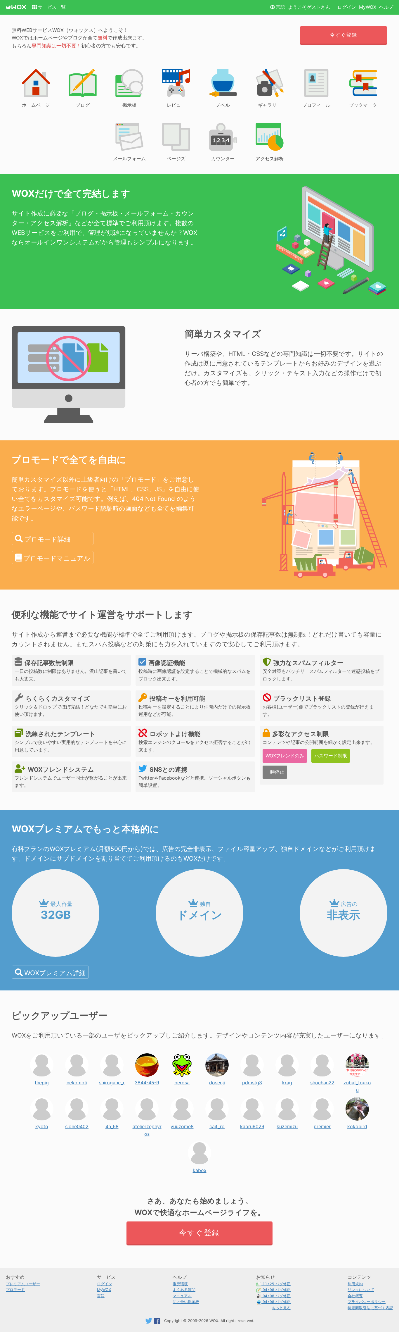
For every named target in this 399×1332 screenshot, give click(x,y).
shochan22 (322, 1081)
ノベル (223, 105)
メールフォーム (129, 158)
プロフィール (316, 105)
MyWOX (367, 7)
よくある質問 (184, 1290)
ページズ (176, 158)
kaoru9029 (252, 1125)
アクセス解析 (270, 158)
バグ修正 (277, 1284)
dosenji (217, 1081)
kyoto (41, 1125)
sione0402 (77, 1125)
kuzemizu (287, 1125)
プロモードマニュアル (56, 558)
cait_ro (217, 1125)
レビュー (176, 105)
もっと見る (281, 1308)
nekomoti (77, 1081)
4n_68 (112, 1125)
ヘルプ (386, 7)
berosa (182, 1081)
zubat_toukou (357, 1081)
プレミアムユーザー (23, 1284)
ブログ (83, 105)
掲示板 (129, 105)
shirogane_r (112, 1081)
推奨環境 (180, 1284)
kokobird (357, 1125)
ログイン (346, 7)
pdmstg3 (252, 1081)
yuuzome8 (182, 1125)
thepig (42, 1081)
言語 (280, 7)
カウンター (223, 158)
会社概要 (355, 1296)
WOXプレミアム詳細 (55, 973)
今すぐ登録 (343, 35)
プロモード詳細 (47, 539)
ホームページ (36, 105)
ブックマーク (363, 105)
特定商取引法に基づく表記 (370, 1308)
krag (287, 1081)
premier (322, 1125)
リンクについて (361, 1290)
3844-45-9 (147, 1081)
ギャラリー (269, 105)
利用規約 (355, 1284)
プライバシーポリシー (367, 1302)
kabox (200, 1168)
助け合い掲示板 (186, 1302)
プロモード (15, 1290)
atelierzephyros (147, 1125)
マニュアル (182, 1296)
